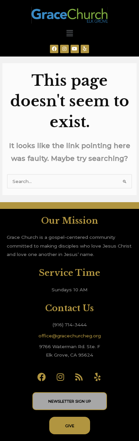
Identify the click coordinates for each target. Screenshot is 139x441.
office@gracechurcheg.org (69, 335)
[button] (69, 33)
